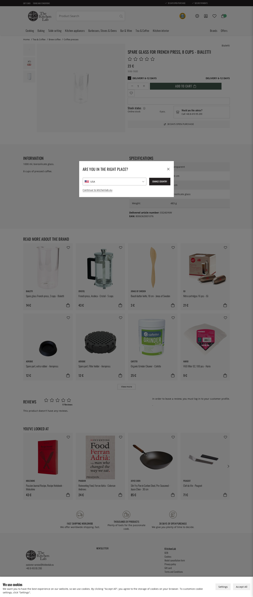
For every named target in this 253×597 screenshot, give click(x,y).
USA (92, 181)
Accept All (241, 586)
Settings (223, 586)
